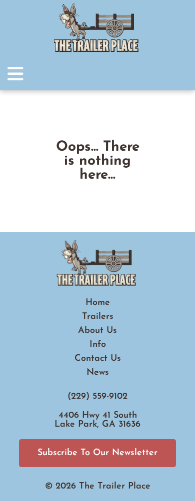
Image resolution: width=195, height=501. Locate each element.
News (97, 372)
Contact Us (97, 358)
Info (98, 344)
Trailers (98, 316)
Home (98, 302)
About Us (97, 330)
